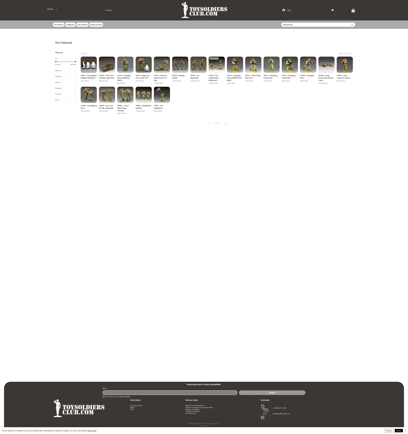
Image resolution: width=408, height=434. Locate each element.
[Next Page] (221, 123)
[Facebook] (262, 418)
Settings (389, 431)
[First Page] (208, 123)
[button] (52, 9)
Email (105, 388)
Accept (399, 431)
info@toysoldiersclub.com (281, 414)
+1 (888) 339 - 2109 (279, 408)
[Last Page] (225, 123)
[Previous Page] (212, 123)
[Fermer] (405, 430)
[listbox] (52, 9)
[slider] (56, 61)
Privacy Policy (91, 431)
